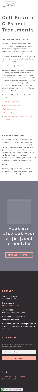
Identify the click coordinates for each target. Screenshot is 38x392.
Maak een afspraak (19, 255)
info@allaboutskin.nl (12, 306)
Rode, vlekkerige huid (12, 105)
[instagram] (6, 372)
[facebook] (3, 372)
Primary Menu (34, 4)
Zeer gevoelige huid (11, 102)
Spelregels (22, 376)
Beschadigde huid (11, 109)
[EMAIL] (19, 352)
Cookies (5, 376)
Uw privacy (13, 376)
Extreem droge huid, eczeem (14, 113)
